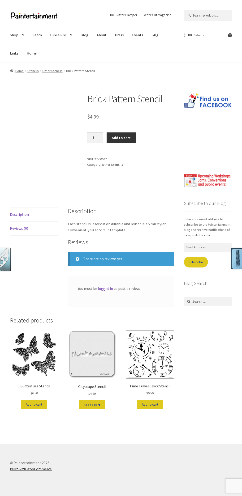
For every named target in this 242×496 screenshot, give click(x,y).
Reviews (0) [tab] (19, 228)
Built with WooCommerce (31, 468)
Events (137, 35)
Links (14, 53)
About (102, 35)
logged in (105, 288)
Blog (84, 35)
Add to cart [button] (34, 404)
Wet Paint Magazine (157, 15)
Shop (14, 35)
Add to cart (121, 137)
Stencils (33, 71)
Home (32, 53)
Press (119, 35)
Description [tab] (19, 214)
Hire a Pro (58, 35)
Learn (37, 35)
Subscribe (196, 262)
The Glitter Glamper (123, 15)
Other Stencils (52, 71)
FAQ (154, 35)
